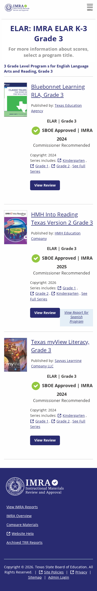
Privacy (81, 572)
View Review (45, 185)
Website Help (23, 533)
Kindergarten (74, 160)
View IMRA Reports (22, 507)
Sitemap (35, 577)
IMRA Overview (19, 515)
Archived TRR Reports (24, 542)
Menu (90, 9)
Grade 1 (41, 166)
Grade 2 (63, 166)
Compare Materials (22, 524)
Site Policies (54, 572)
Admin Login (58, 577)
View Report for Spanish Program (76, 317)
